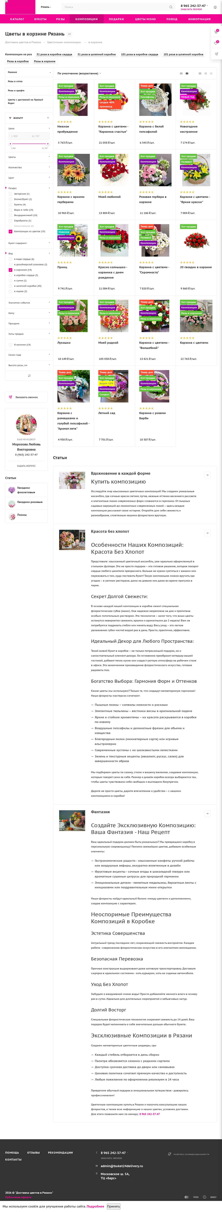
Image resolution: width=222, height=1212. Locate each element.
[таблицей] (211, 73)
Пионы (22, 514)
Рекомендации (60, 1152)
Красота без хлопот (110, 531)
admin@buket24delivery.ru (122, 1166)
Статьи (10, 478)
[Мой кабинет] (215, 7)
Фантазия (100, 811)
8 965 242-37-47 (193, 5)
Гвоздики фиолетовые (26, 490)
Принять (113, 1206)
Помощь (12, 1152)
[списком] (205, 73)
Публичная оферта (18, 1197)
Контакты (13, 1159)
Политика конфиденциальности (191, 1154)
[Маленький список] (181, 73)
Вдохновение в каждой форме (120, 473)
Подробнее (95, 1206)
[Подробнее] (207, 475)
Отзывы (33, 1152)
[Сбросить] (29, 376)
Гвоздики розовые (30, 502)
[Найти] (171, 7)
